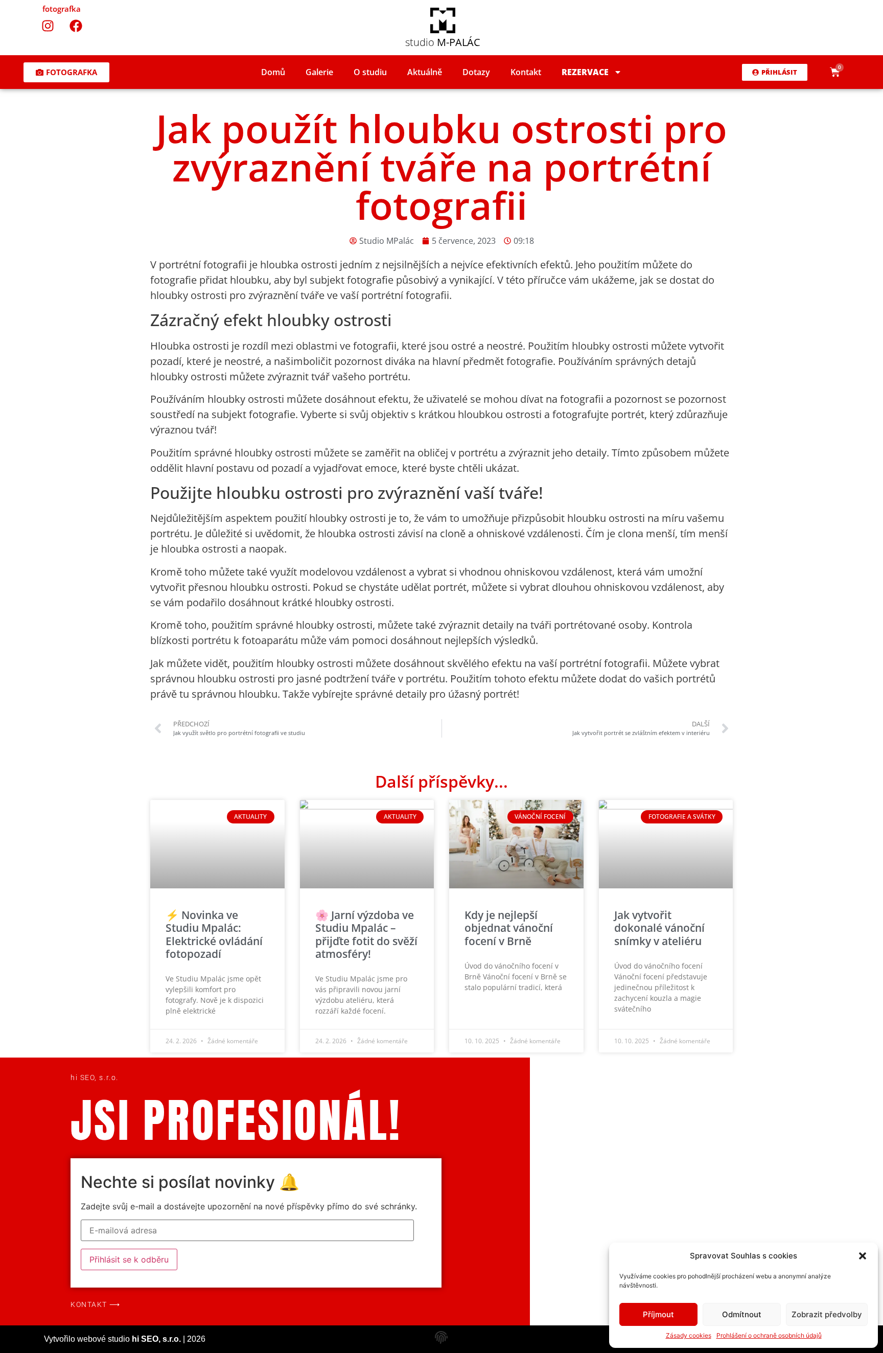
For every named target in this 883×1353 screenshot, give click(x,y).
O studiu (370, 72)
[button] (862, 1256)
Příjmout (658, 1314)
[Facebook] (75, 25)
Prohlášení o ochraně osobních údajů (769, 1335)
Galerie (319, 72)
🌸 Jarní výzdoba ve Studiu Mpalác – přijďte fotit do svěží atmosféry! (366, 934)
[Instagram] (47, 25)
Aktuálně (424, 72)
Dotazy (476, 72)
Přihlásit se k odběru (129, 1259)
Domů (273, 72)
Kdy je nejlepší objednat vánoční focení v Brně (508, 928)
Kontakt (525, 72)
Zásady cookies (688, 1335)
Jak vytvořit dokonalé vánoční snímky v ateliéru (659, 928)
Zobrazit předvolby (827, 1314)
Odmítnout (741, 1314)
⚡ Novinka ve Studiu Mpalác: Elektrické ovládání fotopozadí (214, 934)
